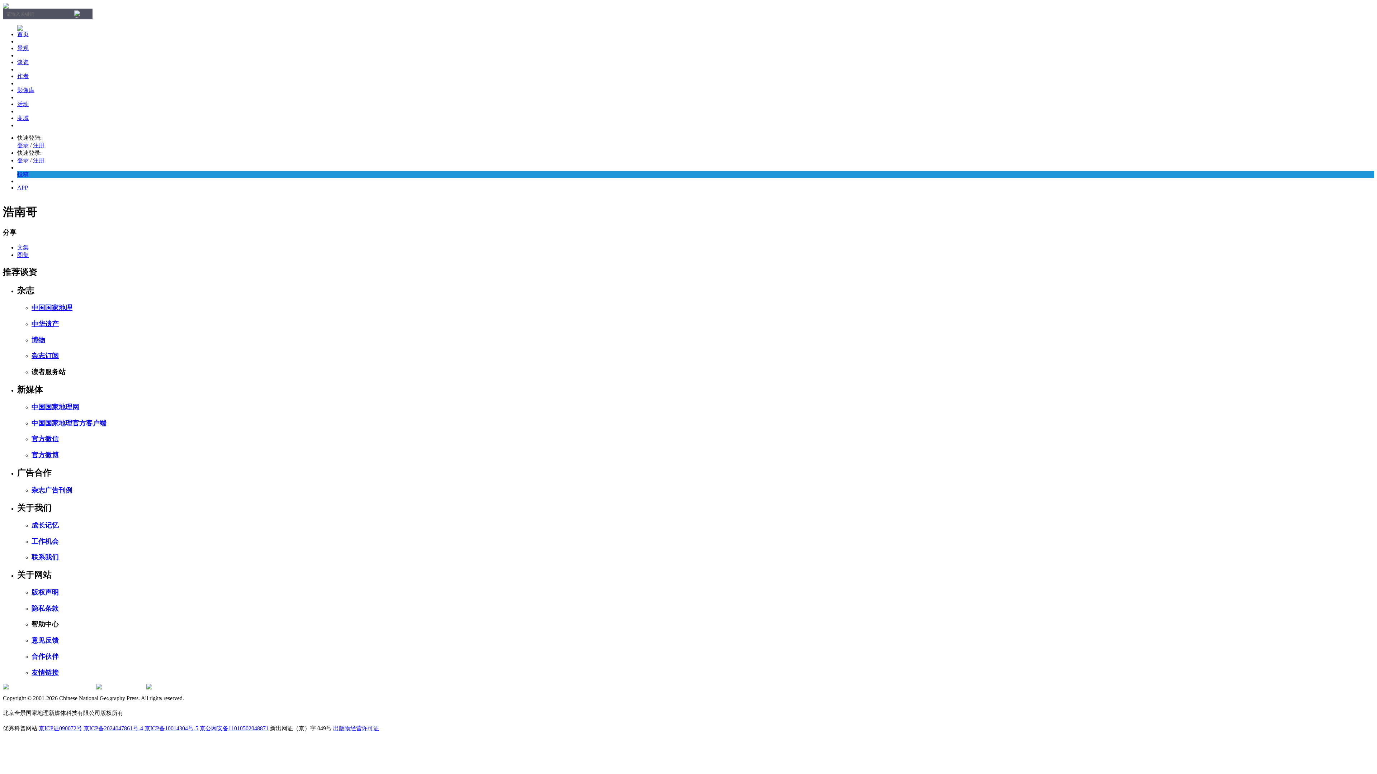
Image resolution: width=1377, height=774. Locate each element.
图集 (23, 255)
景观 (23, 48)
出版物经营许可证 (356, 728)
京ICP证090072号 (60, 728)
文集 (23, 247)
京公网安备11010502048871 (234, 728)
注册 (38, 145)
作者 (23, 76)
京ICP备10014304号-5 (171, 728)
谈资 (23, 62)
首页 (23, 34)
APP (22, 188)
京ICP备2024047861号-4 (113, 728)
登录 (23, 145)
